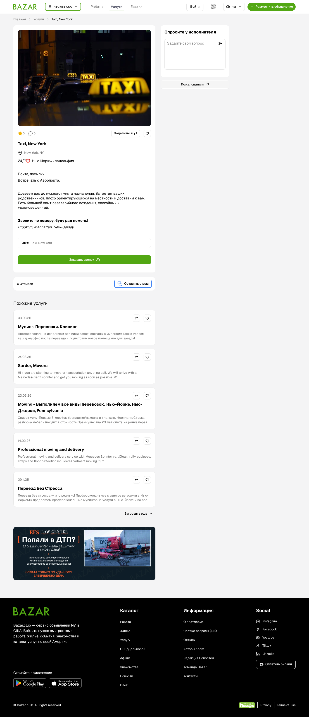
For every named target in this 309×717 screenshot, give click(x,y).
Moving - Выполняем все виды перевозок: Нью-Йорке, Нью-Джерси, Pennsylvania (80, 407)
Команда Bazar (195, 667)
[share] (136, 318)
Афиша (125, 658)
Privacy (265, 705)
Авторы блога (193, 649)
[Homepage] (25, 6)
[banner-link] (84, 553)
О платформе (193, 622)
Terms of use (286, 705)
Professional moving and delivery (51, 449)
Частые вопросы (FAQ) (200, 631)
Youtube (268, 637)
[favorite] (147, 133)
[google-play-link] (29, 683)
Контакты (190, 676)
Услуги (116, 6)
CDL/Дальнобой (132, 649)
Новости (126, 676)
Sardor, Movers (33, 365)
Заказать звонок (81, 260)
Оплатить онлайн (278, 664)
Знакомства (129, 667)
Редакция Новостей (198, 658)
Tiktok (266, 646)
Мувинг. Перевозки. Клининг (47, 326)
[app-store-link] (65, 683)
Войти (195, 7)
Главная (19, 19)
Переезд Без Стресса (40, 488)
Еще (134, 6)
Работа (96, 6)
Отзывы (189, 640)
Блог (123, 685)
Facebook (269, 629)
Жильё (125, 631)
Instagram (269, 621)
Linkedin (268, 654)
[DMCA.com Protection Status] (247, 705)
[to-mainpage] (31, 611)
